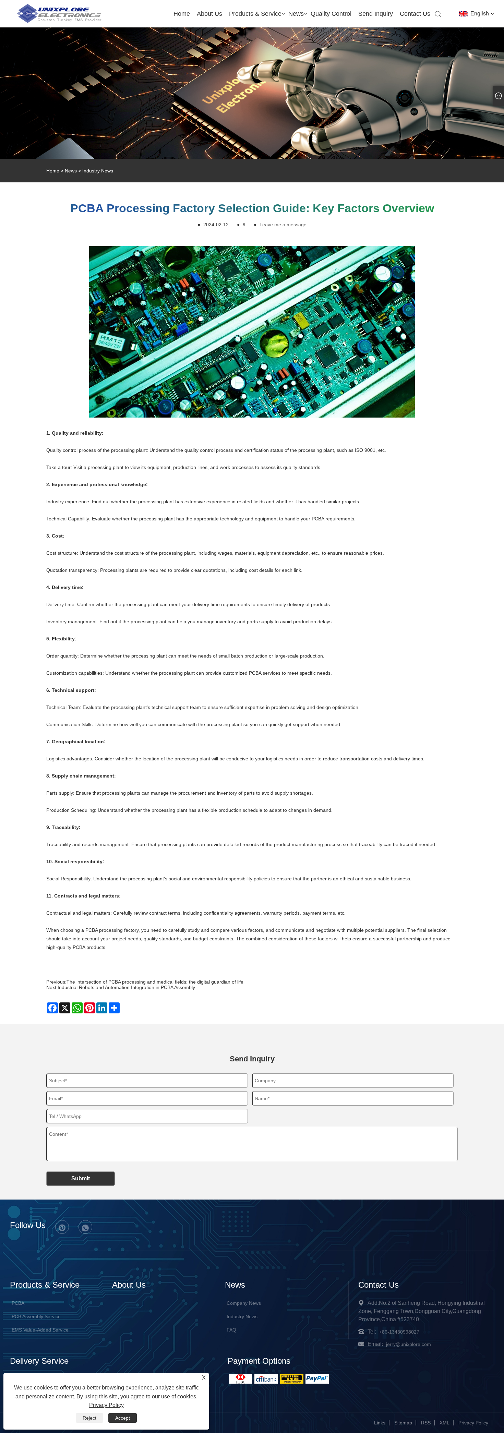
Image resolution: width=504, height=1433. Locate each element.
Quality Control (331, 13)
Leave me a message (283, 224)
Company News (244, 1303)
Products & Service (255, 13)
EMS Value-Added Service (40, 1330)
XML (444, 1422)
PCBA (18, 1303)
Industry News (97, 170)
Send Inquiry (375, 13)
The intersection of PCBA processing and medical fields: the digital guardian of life (155, 982)
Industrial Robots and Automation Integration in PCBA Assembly (126, 987)
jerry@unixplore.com (408, 1344)
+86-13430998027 (399, 1332)
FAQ (231, 1330)
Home (181, 13)
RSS (426, 1422)
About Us (209, 13)
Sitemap (403, 1422)
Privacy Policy (473, 1422)
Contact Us (415, 13)
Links (379, 1422)
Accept (122, 1418)
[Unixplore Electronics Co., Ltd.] (59, 22)
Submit (80, 1178)
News (296, 13)
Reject (89, 1418)
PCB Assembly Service (36, 1316)
